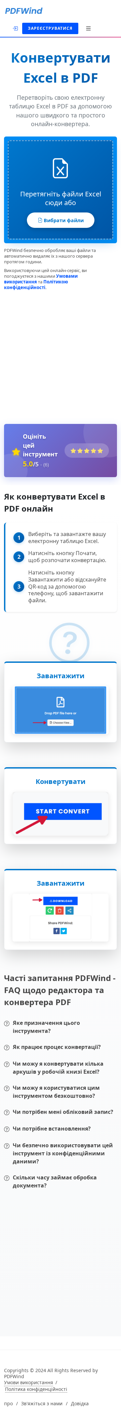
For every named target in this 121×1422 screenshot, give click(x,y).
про (8, 1404)
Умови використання (28, 1383)
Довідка (80, 1404)
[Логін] (15, 27)
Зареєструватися (50, 28)
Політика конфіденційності (36, 1389)
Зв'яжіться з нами (42, 1404)
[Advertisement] (60, 355)
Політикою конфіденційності (36, 284)
